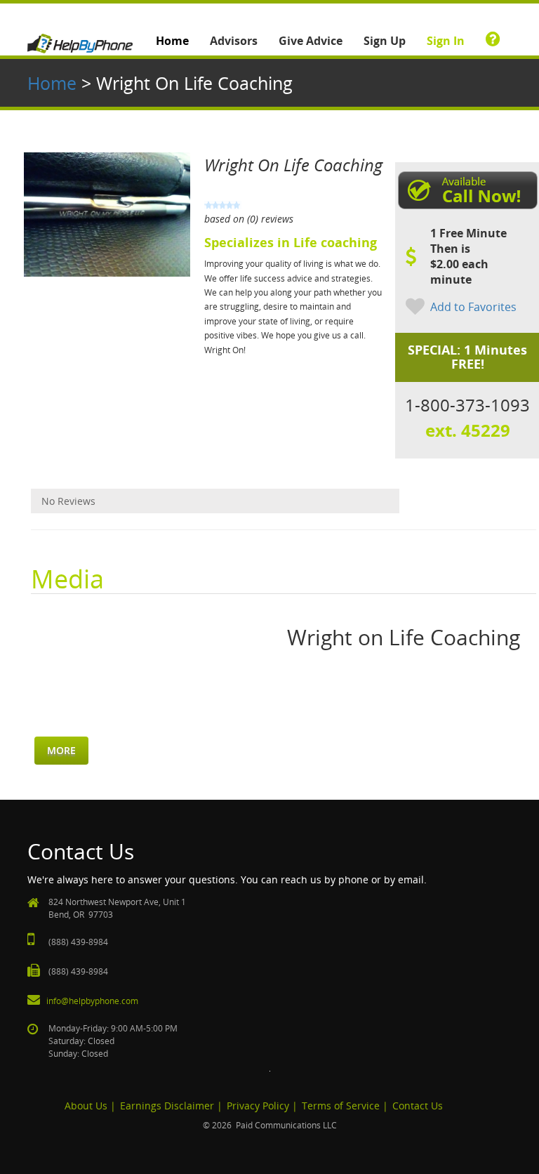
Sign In (446, 40)
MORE (61, 750)
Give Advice (310, 40)
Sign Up (385, 40)
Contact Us (417, 1105)
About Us (86, 1105)
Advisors (234, 40)
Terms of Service (341, 1105)
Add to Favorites (473, 307)
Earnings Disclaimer (167, 1105)
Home (172, 40)
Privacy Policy (258, 1105)
